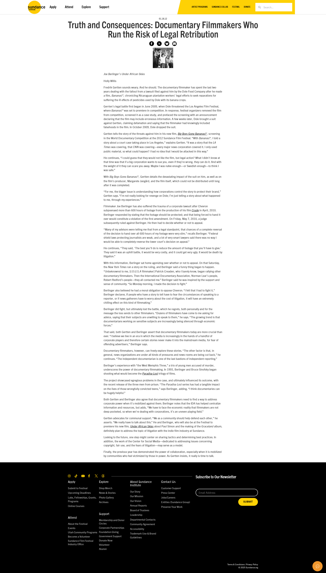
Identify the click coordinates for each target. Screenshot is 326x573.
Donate (247, 7)
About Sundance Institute (141, 483)
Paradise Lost (150, 373)
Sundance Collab (220, 7)
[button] (174, 43)
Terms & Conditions (235, 564)
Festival (236, 7)
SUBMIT (248, 502)
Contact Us (168, 482)
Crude (195, 210)
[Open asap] (317, 566)
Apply (71, 482)
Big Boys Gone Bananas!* (192, 134)
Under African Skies (141, 426)
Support (104, 514)
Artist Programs (200, 7)
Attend (72, 517)
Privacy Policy (252, 564)
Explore (103, 482)
